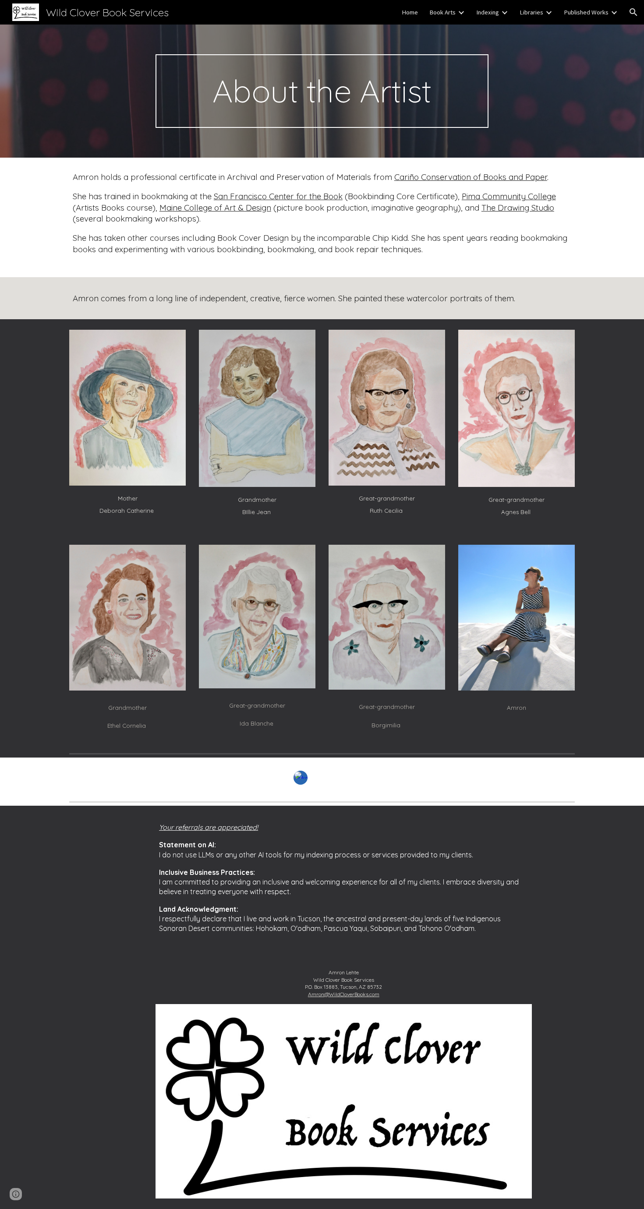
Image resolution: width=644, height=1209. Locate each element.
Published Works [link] (586, 12)
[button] (633, 12)
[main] (322, 91)
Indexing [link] (487, 12)
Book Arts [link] (442, 12)
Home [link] (410, 12)
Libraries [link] (531, 12)
